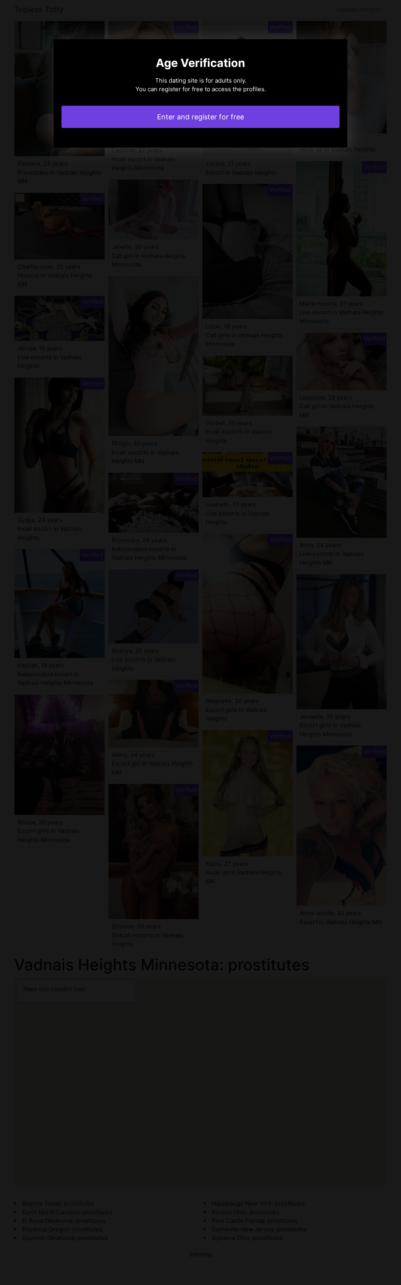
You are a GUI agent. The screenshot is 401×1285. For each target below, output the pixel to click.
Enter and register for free (200, 117)
